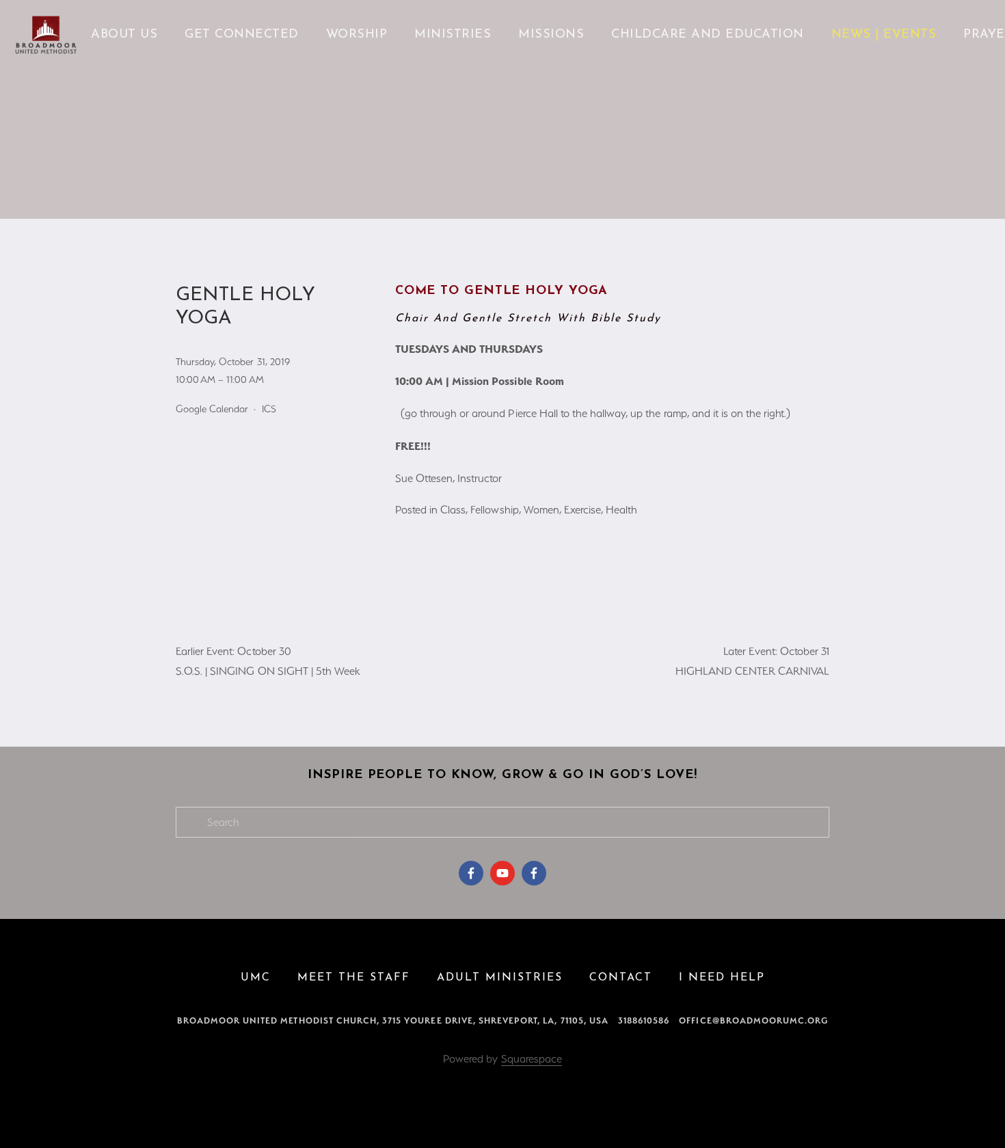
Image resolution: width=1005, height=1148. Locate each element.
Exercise (582, 509)
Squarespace (531, 1058)
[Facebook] (534, 873)
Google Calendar (212, 408)
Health (621, 509)
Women (541, 509)
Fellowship (494, 509)
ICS (269, 408)
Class (453, 509)
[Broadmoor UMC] (502, 873)
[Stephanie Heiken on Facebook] (471, 873)
